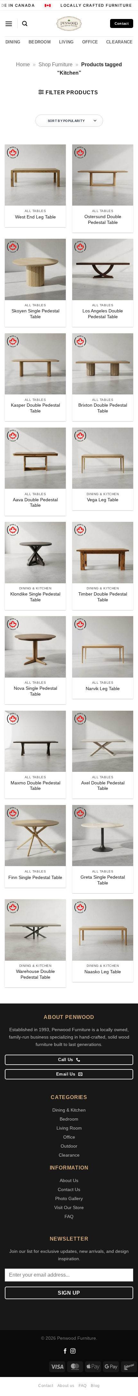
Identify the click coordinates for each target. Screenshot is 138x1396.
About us (65, 1385)
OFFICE (90, 42)
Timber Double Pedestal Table (102, 597)
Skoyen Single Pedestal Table (35, 314)
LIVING (66, 42)
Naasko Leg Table (102, 971)
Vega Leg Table (102, 499)
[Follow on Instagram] (72, 1351)
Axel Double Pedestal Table (103, 786)
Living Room (69, 1128)
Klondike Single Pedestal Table (35, 597)
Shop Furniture (56, 64)
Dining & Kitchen (69, 1110)
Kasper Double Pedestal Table (35, 408)
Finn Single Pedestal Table (35, 877)
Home (23, 64)
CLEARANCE (119, 42)
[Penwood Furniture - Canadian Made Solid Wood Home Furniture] (69, 23)
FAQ (69, 1216)
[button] (9, 24)
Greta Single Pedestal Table (103, 880)
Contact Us (69, 1189)
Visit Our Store (69, 1207)
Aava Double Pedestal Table (35, 502)
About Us (69, 1180)
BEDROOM (40, 42)
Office (69, 1137)
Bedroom (69, 1119)
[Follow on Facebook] (65, 1351)
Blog (95, 1385)
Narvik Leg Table (103, 688)
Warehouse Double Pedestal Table (35, 974)
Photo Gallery (69, 1198)
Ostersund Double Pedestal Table (102, 219)
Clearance (69, 1155)
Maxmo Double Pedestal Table (35, 786)
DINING (13, 42)
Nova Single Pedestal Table (35, 691)
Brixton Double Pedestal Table (102, 408)
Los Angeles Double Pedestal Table (102, 314)
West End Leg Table (35, 217)
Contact (45, 1385)
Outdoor (69, 1146)
